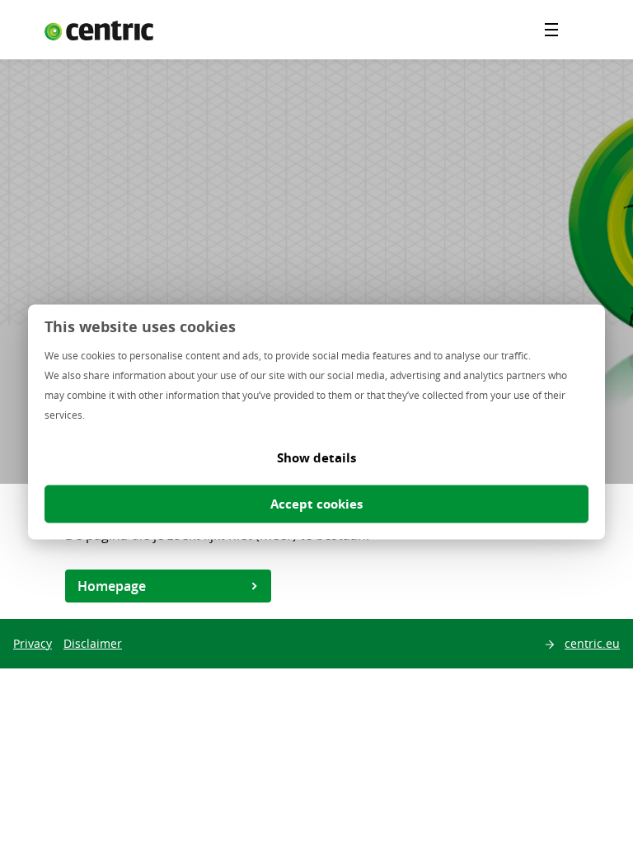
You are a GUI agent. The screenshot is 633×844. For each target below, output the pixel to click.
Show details (316, 458)
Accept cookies (316, 504)
